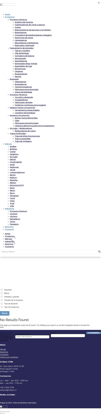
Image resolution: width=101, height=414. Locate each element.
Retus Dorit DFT (17, 185)
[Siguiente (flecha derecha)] (3, 413)
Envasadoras (21, 84)
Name (53, 333)
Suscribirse (93, 333)
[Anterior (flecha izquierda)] (1, 413)
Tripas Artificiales (18, 133)
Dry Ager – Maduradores (21, 128)
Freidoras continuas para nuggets (30, 105)
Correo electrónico (23, 334)
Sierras (18, 76)
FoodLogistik (16, 162)
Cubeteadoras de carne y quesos (30, 25)
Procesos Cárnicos (18, 19)
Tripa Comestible (23, 139)
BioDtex (13, 149)
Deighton (14, 154)
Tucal (12, 198)
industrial (8, 290)
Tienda (3, 349)
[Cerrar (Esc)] (8, 411)
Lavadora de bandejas (25, 113)
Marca (6, 293)
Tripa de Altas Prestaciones (27, 136)
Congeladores (21, 100)
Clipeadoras (20, 82)
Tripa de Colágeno (23, 141)
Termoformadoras (23, 87)
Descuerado (20, 58)
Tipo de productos (11, 307)
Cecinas (13, 214)
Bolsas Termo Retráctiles (26, 118)
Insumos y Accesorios (19, 115)
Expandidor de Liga (23, 66)
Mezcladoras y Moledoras (26, 43)
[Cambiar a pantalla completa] (3, 411)
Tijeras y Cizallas (22, 50)
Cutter (18, 27)
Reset (4, 313)
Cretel (13, 151)
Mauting (13, 180)
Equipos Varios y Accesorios (22, 107)
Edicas (13, 159)
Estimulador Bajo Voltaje (26, 63)
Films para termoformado (26, 89)
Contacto (9, 229)
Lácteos (13, 216)
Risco (12, 193)
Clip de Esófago (22, 53)
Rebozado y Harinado (24, 45)
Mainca (13, 177)
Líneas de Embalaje (23, 92)
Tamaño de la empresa (13, 300)
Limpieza (19, 71)
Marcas (8, 144)
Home (7, 14)
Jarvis (12, 170)
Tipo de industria (11, 304)
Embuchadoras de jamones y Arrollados (33, 30)
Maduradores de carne (25, 131)
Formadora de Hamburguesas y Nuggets (33, 35)
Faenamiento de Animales (22, 48)
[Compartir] (6, 411)
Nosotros (9, 227)
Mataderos (15, 219)
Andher (13, 146)
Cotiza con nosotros (9, 357)
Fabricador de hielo (24, 102)
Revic (12, 188)
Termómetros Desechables (27, 110)
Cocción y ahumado (24, 97)
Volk (12, 206)
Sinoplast (14, 195)
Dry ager (14, 157)
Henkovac (14, 167)
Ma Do (13, 175)
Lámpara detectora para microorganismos (34, 126)
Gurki (12, 164)
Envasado (14, 79)
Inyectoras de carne (24, 38)
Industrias (9, 208)
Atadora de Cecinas (24, 22)
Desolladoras (21, 61)
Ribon (12, 190)
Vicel (12, 203)
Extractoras (20, 69)
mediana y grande (11, 297)
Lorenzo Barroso (17, 172)
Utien (12, 201)
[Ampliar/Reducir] (1, 411)
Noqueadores (21, 74)
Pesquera (14, 224)
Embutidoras (20, 32)
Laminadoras (21, 40)
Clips (17, 120)
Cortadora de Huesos (24, 56)
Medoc (13, 183)
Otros (12, 221)
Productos (10, 17)
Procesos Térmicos (18, 94)
